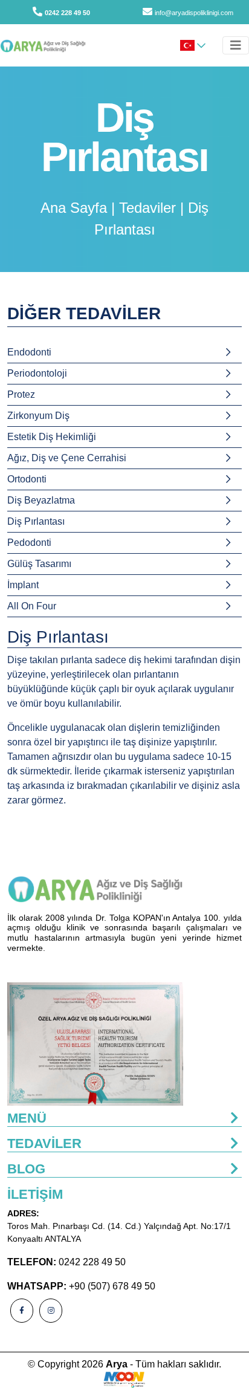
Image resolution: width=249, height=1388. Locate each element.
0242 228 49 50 (67, 12)
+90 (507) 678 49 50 (112, 1286)
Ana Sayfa (73, 207)
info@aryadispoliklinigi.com (194, 12)
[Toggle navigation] (235, 45)
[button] (192, 45)
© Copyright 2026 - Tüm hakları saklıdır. (124, 1364)
